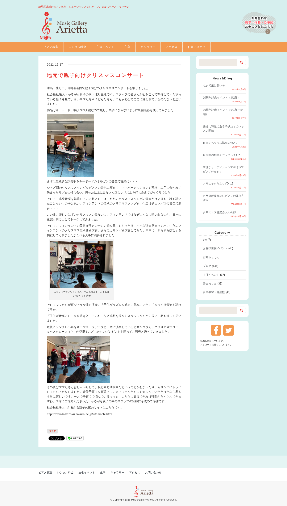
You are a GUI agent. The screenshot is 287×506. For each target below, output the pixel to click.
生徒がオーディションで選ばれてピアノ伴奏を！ (223, 169)
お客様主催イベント (215, 248)
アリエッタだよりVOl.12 (218, 183)
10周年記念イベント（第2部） (221, 97)
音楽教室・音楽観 (214, 292)
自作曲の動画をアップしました (222, 155)
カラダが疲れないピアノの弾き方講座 (223, 198)
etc (205, 239)
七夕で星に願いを (214, 85)
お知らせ (208, 257)
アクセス (171, 47)
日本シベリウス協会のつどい (220, 142)
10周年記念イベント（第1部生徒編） (223, 112)
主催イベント (105, 47)
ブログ (52, 431)
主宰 (127, 47)
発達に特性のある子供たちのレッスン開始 (223, 128)
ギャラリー (148, 47)
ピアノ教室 (50, 47)
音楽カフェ (210, 283)
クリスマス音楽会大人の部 (219, 212)
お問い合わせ (196, 47)
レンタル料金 (77, 47)
